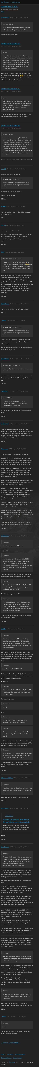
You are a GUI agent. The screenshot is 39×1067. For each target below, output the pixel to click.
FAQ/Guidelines (20, 1054)
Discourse (12, 1062)
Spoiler (5, 682)
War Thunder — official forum (10, 2)
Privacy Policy (17, 1058)
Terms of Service (6, 1058)
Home (3, 1054)
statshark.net (9, 816)
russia (2, 11)
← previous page (6, 1042)
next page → (16, 1042)
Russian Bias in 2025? (9, 7)
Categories (10, 1054)
